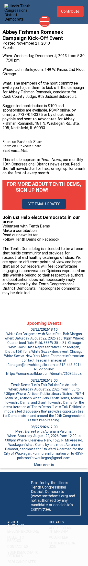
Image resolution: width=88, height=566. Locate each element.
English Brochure (23, 531)
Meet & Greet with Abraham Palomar (44, 431)
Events (8, 47)
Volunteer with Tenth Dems (26, 226)
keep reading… (50, 420)
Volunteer (58, 537)
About (13, 522)
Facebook (50, 239)
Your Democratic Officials (22, 554)
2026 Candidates (21, 562)
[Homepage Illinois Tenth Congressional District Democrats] (19, 11)
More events (44, 465)
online (65, 110)
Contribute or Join (62, 544)
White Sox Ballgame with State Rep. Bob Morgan (44, 334)
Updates (56, 522)
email (6, 114)
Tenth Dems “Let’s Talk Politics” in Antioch (44, 385)
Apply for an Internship (60, 529)
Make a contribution (19, 230)
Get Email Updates (44, 204)
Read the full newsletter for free (41, 166)
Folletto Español (15, 539)
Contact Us (17, 546)
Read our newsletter (20, 235)
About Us (15, 525)
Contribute (70, 11)
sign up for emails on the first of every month (44, 170)
